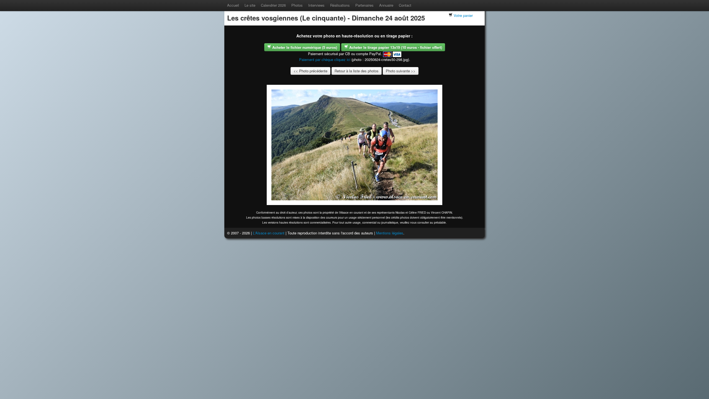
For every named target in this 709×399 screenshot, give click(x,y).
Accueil (233, 5)
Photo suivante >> (400, 70)
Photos (297, 5)
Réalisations (340, 5)
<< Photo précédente (310, 70)
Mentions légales (389, 233)
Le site (250, 5)
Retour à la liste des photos (357, 70)
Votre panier (463, 15)
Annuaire (386, 5)
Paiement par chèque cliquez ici (324, 59)
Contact (405, 5)
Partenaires (364, 5)
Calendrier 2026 (273, 5)
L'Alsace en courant (268, 233)
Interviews (316, 5)
